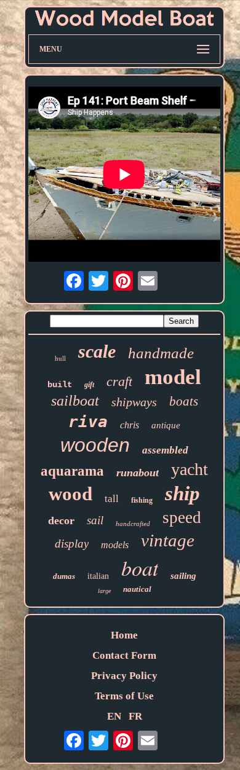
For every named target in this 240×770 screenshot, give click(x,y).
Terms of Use (124, 696)
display (72, 543)
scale (97, 351)
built (59, 385)
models (115, 545)
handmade (161, 353)
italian (98, 576)
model (173, 377)
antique (165, 425)
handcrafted (133, 523)
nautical (137, 589)
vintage (167, 540)
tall (112, 499)
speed (181, 517)
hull (60, 358)
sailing (183, 576)
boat (139, 567)
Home (124, 635)
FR (135, 716)
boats (183, 401)
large (104, 590)
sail (95, 520)
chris (129, 425)
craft (119, 381)
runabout (137, 472)
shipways (134, 402)
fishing (142, 500)
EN (114, 716)
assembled (165, 450)
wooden (95, 445)
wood (70, 494)
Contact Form (124, 655)
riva (88, 421)
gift (89, 384)
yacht (189, 469)
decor (61, 520)
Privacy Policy (124, 676)
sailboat (75, 401)
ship (182, 493)
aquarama (72, 471)
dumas (64, 576)
